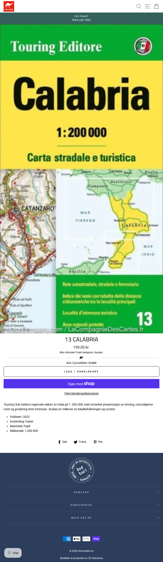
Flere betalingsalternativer (82, 393)
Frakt (79, 352)
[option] (81, 18)
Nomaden (81, 492)
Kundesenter (82, 505)
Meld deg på (81, 518)
